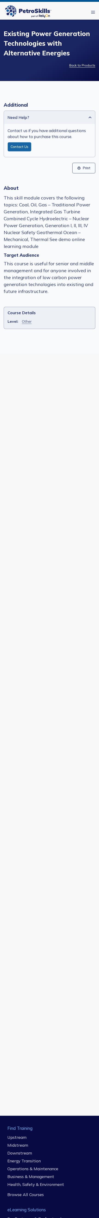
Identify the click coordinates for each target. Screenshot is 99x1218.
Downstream (19, 1152)
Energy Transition (24, 1160)
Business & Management (30, 1176)
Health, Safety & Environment (35, 1184)
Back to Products (82, 65)
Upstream (16, 1137)
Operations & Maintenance (32, 1168)
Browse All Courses (25, 1194)
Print (86, 168)
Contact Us (19, 147)
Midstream (17, 1145)
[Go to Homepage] (29, 12)
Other (27, 321)
